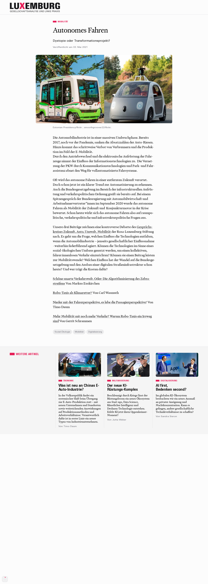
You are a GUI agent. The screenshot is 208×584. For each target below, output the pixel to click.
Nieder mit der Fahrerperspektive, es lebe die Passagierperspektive (99, 302)
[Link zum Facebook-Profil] (183, 7)
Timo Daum (70, 426)
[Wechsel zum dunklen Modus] (189, 7)
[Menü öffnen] (195, 7)
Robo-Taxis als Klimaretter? (72, 292)
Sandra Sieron (169, 416)
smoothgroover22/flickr (97, 127)
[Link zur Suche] (171, 7)
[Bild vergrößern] (104, 89)
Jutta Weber (119, 420)
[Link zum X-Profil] (177, 7)
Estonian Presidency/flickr (67, 127)
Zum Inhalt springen (198, 2)
